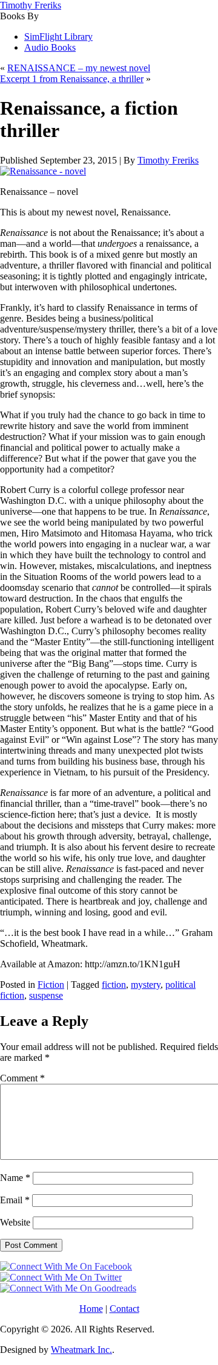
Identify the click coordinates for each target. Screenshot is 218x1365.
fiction (114, 984)
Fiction (51, 984)
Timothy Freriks (30, 5)
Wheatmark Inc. (81, 1349)
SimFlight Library (58, 36)
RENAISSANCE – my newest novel (78, 68)
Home (91, 1308)
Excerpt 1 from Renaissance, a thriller (72, 79)
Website (15, 1222)
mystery (145, 984)
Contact (124, 1308)
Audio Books (50, 47)
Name (15, 1177)
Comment (22, 1078)
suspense (46, 995)
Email (15, 1200)
